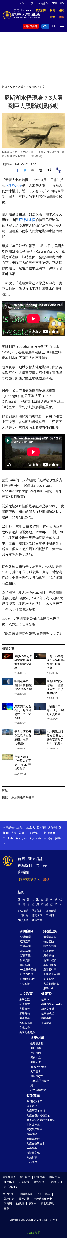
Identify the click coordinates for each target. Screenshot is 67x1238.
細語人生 (48, 988)
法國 (14, 833)
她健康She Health (51, 1004)
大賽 (31, 3)
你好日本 (35, 1048)
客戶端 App (10, 1186)
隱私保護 (54, 1177)
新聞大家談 (49, 936)
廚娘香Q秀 (36, 1076)
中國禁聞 (25, 946)
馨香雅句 (24, 1013)
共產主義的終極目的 (38, 1115)
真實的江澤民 (34, 1129)
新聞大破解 (49, 960)
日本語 (47, 838)
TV (45, 26)
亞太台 (34, 833)
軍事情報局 (49, 964)
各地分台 (43, 3)
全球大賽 (37, 920)
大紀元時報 (43, 1194)
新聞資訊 (35, 859)
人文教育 (26, 994)
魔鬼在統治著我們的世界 (41, 1120)
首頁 (4, 86)
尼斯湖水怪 (13, 185)
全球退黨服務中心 (44, 1198)
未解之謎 (24, 999)
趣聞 (20, 86)
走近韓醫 (46, 1022)
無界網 (32, 1203)
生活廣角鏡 (36, 1043)
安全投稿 (24, 1182)
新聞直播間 (31, 26)
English (8, 838)
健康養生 (48, 994)
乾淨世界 (9, 1198)
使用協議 (9, 1182)
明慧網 (8, 1203)
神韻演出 (23, 920)
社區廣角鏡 (26, 974)
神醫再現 (46, 1018)
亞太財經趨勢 (28, 979)
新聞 (21, 892)
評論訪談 (50, 931)
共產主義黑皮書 (36, 1143)
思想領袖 (48, 955)
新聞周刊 (25, 960)
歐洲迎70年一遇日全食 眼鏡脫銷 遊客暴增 (23, 685)
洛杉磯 (41, 827)
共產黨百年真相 (36, 1110)
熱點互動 (48, 941)
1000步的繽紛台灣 (39, 1083)
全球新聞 (25, 936)
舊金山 (22, 833)
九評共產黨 (33, 1124)
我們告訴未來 (34, 1101)
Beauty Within (38, 1066)
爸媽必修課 (25, 1022)
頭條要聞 (23, 910)
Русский (35, 838)
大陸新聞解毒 (51, 983)
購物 (46, 879)
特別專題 (33, 1096)
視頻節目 (25, 865)
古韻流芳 (24, 1008)
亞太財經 (25, 983)
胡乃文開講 (47, 1008)
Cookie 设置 (33, 1232)
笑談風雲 (24, 1004)
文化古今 (24, 1027)
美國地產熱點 (27, 1032)
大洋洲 (52, 827)
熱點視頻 (37, 910)
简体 (61, 3)
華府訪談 (25, 964)
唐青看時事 (49, 969)
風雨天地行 (33, 1138)
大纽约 (19, 827)
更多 (6, 1208)
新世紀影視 (47, 1203)
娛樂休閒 (37, 1037)
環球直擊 (25, 941)
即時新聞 (51, 910)
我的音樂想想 (38, 1090)
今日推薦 (23, 915)
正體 (54, 3)
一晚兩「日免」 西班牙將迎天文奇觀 (55, 710)
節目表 (41, 865)
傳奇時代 (32, 1105)
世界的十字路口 (52, 974)
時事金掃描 (49, 946)
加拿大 (30, 827)
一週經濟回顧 (28, 969)
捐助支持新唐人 (29, 879)
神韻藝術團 (26, 1194)
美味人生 (35, 1062)
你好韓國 (35, 1052)
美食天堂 (35, 1057)
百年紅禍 (32, 1134)
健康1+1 (46, 999)
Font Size (49, 169)
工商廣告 (32, 1162)
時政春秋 (48, 950)
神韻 (22, 3)
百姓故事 (32, 1148)
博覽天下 (37, 915)
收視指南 (39, 1177)
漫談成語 (24, 1018)
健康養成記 (47, 1013)
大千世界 (35, 1071)
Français (21, 838)
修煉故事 (32, 1157)
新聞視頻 (27, 931)
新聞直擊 (25, 955)
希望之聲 (24, 1198)
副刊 (12, 86)
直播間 (23, 872)
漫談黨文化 (33, 1152)
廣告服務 (39, 1182)
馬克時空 (48, 979)
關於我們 (25, 1177)
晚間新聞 (25, 950)
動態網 (20, 1203)
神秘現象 (31, 86)
